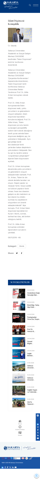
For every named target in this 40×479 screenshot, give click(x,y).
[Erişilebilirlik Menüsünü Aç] (36, 475)
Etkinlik (13, 46)
